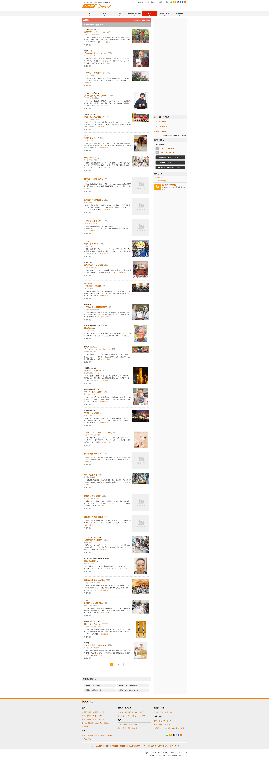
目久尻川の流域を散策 (93, 517)
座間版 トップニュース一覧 (128, 685)
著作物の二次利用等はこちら (169, 167)
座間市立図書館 (161, 181)
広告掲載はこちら (164, 162)
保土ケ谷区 (98, 723)
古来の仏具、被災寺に (93, 265)
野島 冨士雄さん (91, 561)
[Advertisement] (170, 72)
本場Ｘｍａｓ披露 (91, 413)
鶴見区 (106, 723)
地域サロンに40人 (91, 138)
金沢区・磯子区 (87, 723)
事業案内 (153, 2)
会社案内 (140, 2)
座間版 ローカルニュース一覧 (128, 690)
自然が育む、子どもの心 (94, 32)
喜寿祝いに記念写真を (93, 179)
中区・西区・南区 (99, 719)
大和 (119, 724)
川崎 (119, 13)
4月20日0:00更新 (160, 131)
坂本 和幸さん (90, 328)
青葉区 (84, 712)
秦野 (182, 728)
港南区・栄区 (86, 719)
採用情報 (160, 2)
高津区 (90, 735)
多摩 (143, 716)
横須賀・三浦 (164, 13)
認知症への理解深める (93, 200)
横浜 (104, 13)
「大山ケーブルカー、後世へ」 (97, 349)
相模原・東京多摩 (134, 13)
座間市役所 (160, 177)
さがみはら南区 (137, 712)
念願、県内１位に (91, 244)
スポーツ (110, 95)
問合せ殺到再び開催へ (93, 540)
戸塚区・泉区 (97, 716)
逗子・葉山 (169, 712)
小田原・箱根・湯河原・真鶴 (164, 728)
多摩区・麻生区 (100, 735)
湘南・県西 (179, 13)
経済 (109, 645)
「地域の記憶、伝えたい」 (95, 53)
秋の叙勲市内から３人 (93, 454)
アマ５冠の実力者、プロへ (95, 96)
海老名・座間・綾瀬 (130, 724)
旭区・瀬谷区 (86, 716)
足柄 (177, 728)
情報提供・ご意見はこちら (168, 157)
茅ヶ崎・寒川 (168, 721)
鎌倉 (160, 721)
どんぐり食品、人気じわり (95, 645)
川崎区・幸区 (86, 739)
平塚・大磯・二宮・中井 (162, 724)
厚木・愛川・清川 (124, 728)
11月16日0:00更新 (160, 126)
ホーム (89, 13)
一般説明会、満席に (92, 286)
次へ (118, 665)
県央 (149, 13)
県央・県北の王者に (92, 117)
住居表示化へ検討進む (93, 603)
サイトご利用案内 (149, 746)
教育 (108, 32)
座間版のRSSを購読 (169, 185)
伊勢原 (134, 728)
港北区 (95, 712)
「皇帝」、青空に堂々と (94, 73)
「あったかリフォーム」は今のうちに (100, 432)
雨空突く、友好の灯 (92, 370)
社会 (108, 73)
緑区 (89, 712)
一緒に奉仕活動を (91, 158)
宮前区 (84, 735)
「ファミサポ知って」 (93, 221)
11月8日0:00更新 (160, 121)
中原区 (109, 735)
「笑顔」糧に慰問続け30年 (95, 307)
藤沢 (155, 721)
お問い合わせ (163, 746)
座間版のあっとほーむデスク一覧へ (175, 135)
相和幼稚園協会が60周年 (94, 580)
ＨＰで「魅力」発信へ (93, 392)
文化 (109, 53)
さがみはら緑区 (123, 716)
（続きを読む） (106, 42)
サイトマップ (174, 746)
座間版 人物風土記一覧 (93, 690)
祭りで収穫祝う (90, 475)
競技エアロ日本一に (92, 624)
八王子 (137, 716)
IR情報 (147, 2)
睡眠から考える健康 (92, 496)
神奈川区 (85, 726)
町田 (132, 716)
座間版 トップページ (93, 685)
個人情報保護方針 (135, 746)
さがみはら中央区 (124, 712)
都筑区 (101, 712)
